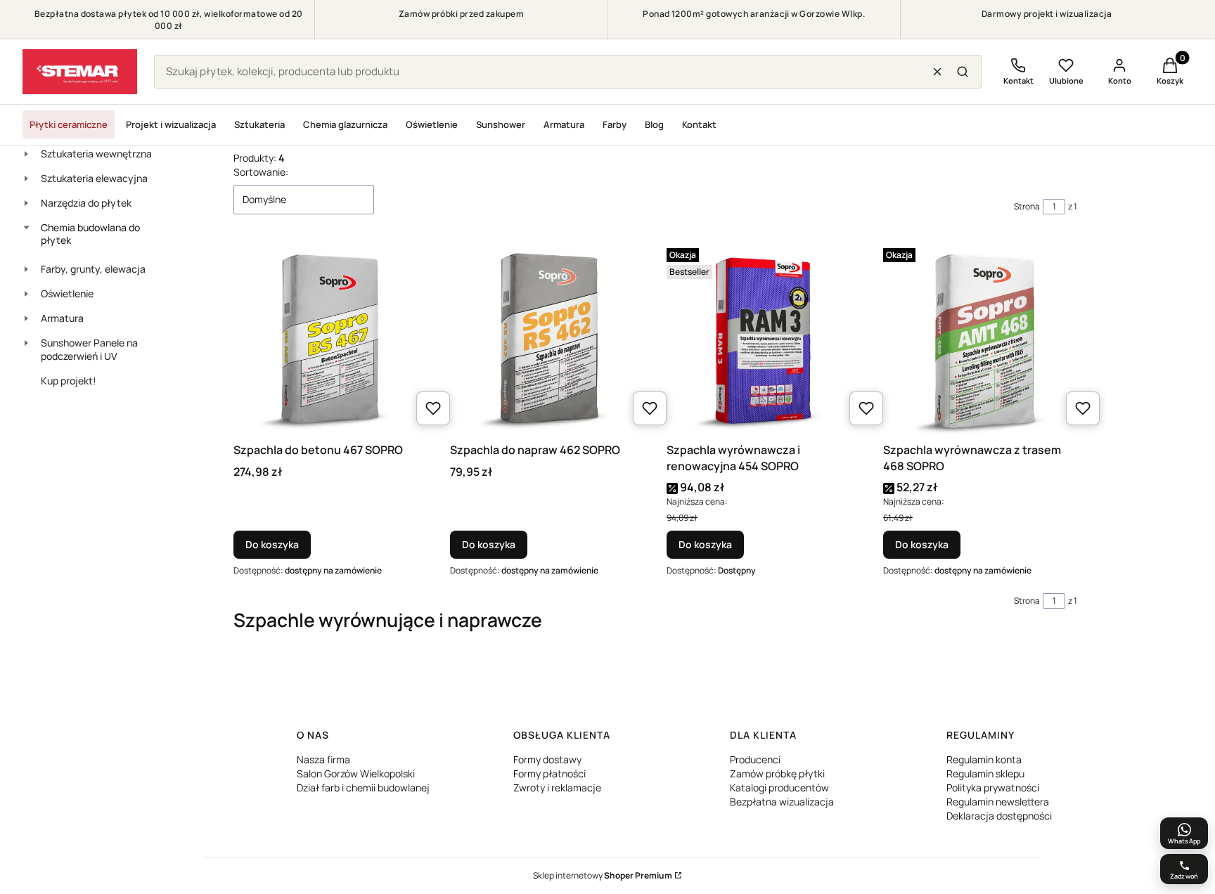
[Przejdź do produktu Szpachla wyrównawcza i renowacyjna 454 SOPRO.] (764, 339)
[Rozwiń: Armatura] (26, 318)
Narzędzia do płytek (86, 202)
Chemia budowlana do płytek (90, 234)
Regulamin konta (984, 759)
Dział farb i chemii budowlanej (363, 787)
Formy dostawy (547, 759)
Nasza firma (323, 759)
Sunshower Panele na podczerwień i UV (89, 349)
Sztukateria (259, 124)
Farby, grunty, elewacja (93, 269)
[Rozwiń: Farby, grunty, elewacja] (26, 269)
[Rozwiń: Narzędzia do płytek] (26, 203)
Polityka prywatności (992, 787)
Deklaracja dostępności (999, 815)
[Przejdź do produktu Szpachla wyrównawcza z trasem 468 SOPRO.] (980, 339)
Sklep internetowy (602, 875)
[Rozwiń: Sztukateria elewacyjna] (26, 178)
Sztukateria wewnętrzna (96, 153)
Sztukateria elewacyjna (94, 178)
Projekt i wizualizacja (171, 124)
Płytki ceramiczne (69, 124)
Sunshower (500, 124)
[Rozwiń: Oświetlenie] (26, 294)
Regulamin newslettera (997, 801)
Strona (1027, 206)
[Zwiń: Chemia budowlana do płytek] (26, 228)
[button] (962, 71)
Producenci (755, 759)
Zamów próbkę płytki (777, 773)
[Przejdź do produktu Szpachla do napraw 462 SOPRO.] (547, 339)
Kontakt (699, 124)
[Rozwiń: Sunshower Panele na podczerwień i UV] (26, 343)
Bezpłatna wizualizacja (782, 801)
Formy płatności (549, 773)
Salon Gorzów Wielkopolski (356, 773)
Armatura (564, 124)
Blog (654, 124)
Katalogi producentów (779, 787)
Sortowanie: (260, 172)
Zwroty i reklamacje (557, 787)
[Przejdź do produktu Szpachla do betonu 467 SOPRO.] (330, 339)
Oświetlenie (432, 124)
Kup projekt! (68, 380)
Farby (614, 124)
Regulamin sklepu (985, 773)
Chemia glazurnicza (345, 124)
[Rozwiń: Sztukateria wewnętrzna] (26, 154)
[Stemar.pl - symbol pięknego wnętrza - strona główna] (79, 71)
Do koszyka (272, 544)
